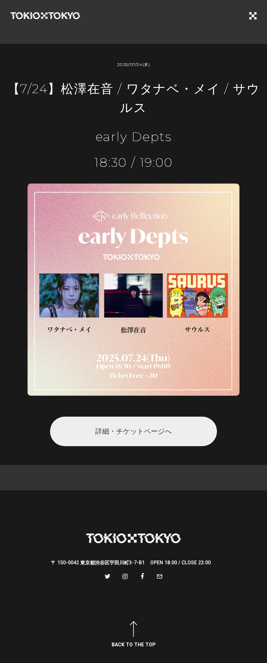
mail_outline (159, 576)
